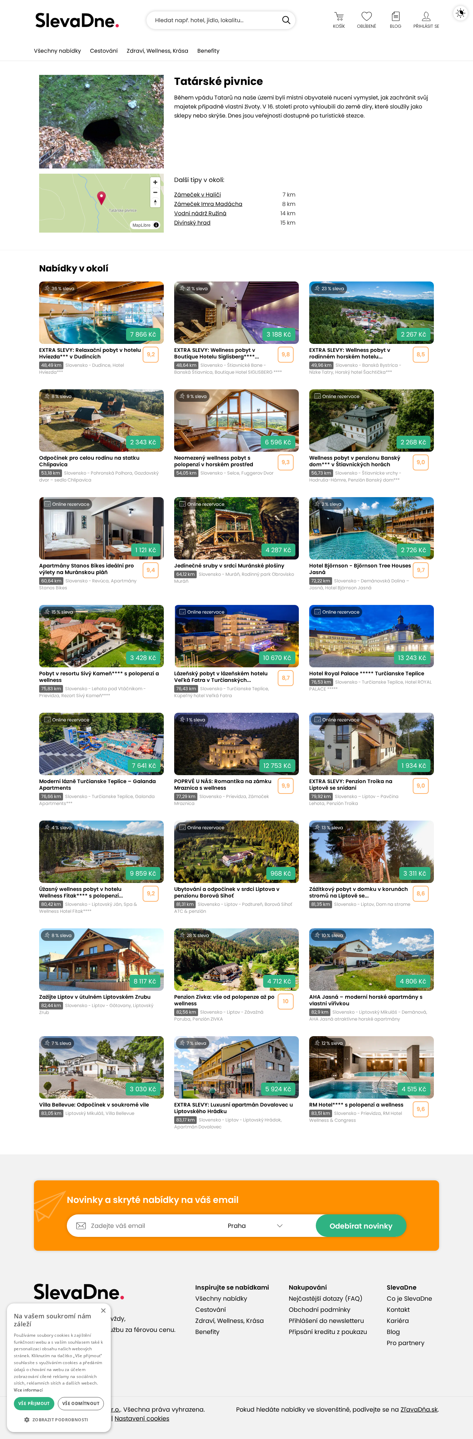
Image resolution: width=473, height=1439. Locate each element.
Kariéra (398, 1321)
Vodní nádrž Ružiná (200, 213)
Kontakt (398, 1310)
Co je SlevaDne (409, 1298)
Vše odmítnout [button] (80, 1403)
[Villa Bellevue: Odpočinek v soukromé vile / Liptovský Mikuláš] (101, 1083)
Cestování (104, 51)
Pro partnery (406, 1343)
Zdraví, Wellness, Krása (157, 51)
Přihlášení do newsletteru (326, 1321)
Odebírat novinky (361, 1226)
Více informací (28, 1390)
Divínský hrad (192, 223)
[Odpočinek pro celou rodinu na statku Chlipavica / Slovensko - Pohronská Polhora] (101, 436)
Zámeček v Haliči (197, 195)
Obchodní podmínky (319, 1310)
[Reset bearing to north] (155, 202)
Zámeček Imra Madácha (208, 204)
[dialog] (59, 1367)
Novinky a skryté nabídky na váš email (153, 1200)
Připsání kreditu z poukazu (328, 1332)
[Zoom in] (155, 182)
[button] (59, 1420)
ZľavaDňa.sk (419, 1409)
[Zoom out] (155, 192)
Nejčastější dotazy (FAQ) (326, 1298)
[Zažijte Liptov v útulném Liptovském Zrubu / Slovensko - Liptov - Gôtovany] (101, 975)
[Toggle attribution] (156, 225)
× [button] (103, 1311)
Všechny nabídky (57, 51)
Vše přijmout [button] (34, 1403)
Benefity (208, 51)
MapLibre (142, 225)
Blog (393, 1332)
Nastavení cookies (142, 1418)
